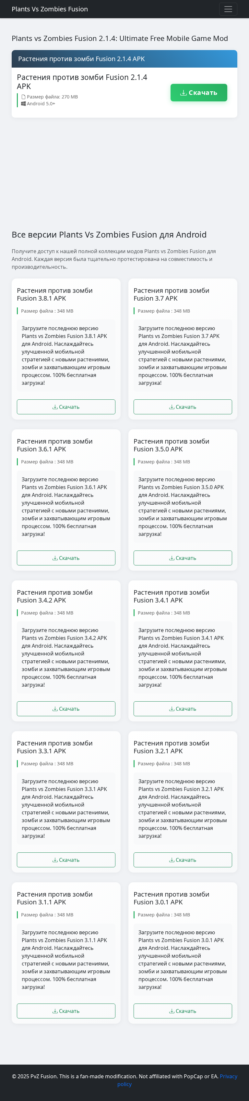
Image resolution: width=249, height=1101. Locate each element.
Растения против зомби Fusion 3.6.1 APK (55, 445)
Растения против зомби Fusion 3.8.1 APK (55, 294)
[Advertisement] (124, 178)
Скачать (202, 92)
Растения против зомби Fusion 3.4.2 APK (55, 596)
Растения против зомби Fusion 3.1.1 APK (55, 898)
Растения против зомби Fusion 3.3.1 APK (55, 747)
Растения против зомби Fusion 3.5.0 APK (171, 445)
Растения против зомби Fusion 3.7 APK (171, 294)
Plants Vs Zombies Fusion (50, 9)
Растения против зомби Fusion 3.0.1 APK (171, 898)
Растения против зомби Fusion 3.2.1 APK (171, 747)
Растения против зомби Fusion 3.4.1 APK (171, 596)
